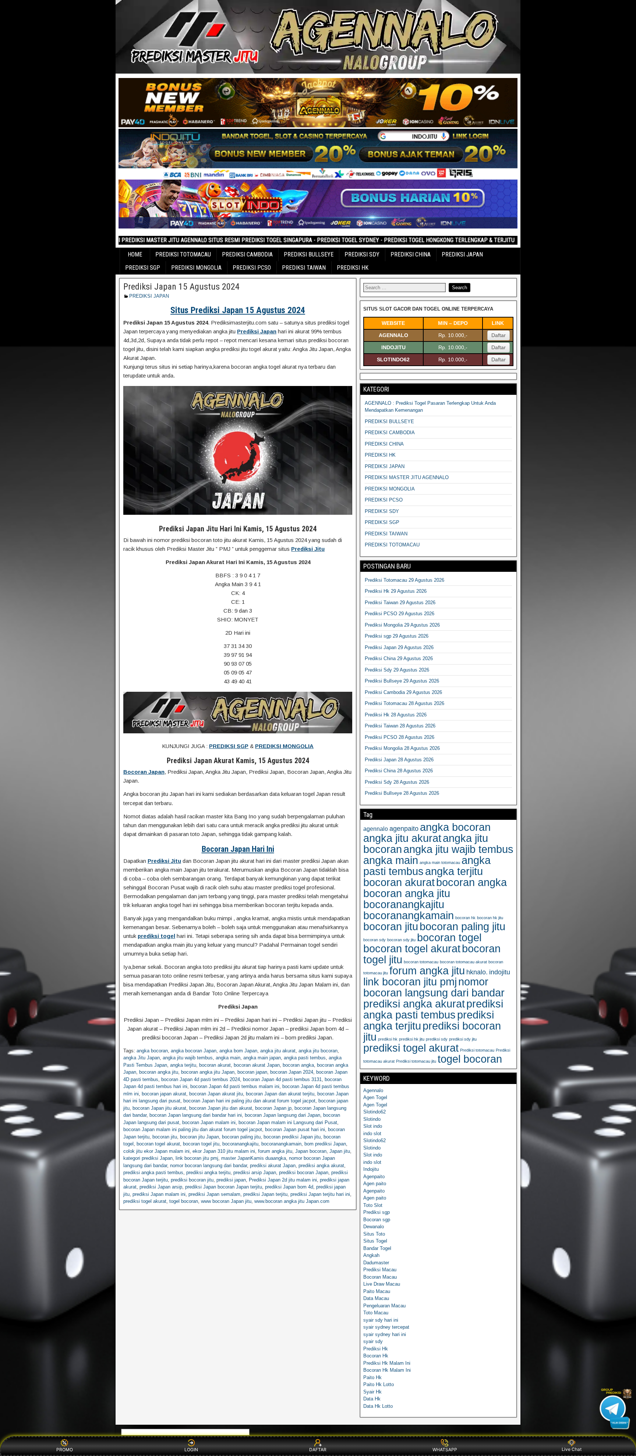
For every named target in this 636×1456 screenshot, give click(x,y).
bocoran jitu (164, 1137)
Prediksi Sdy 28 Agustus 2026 (397, 782)
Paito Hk (372, 1377)
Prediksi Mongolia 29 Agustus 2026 (402, 625)
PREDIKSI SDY (361, 254)
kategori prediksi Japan (148, 1158)
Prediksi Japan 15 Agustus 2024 (181, 286)
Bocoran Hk (375, 1355)
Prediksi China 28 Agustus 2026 (399, 770)
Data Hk (372, 1399)
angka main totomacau (440, 862)
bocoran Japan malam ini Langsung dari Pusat (288, 1122)
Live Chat (572, 1449)
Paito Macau (376, 1291)
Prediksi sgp (376, 1212)
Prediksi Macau (379, 1269)
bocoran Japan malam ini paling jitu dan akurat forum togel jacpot (192, 1129)
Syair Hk (372, 1392)
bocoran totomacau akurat (463, 962)
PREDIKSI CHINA (411, 254)
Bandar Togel (377, 1248)
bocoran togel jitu (201, 1144)
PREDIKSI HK (352, 267)
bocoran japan (252, 1072)
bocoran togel (449, 937)
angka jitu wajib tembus (188, 1057)
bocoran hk (465, 917)
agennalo (375, 828)
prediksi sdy (437, 1039)
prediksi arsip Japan (254, 1172)
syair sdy (373, 1341)
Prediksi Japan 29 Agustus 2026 (399, 647)
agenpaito (403, 828)
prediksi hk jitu (411, 1039)
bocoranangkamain (281, 1144)
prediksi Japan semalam (214, 1194)
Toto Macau (375, 1312)
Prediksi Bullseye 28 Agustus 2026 (402, 793)
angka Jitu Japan (141, 1057)
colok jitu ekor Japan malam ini (156, 1151)
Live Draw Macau (381, 1284)
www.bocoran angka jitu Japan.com (291, 1201)
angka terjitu (183, 1065)
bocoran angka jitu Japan (207, 1072)
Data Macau (376, 1298)
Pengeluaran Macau (384, 1305)
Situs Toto (374, 1234)
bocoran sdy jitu (401, 940)
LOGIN (191, 1449)
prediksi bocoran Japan (303, 1172)
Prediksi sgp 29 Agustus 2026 (396, 636)
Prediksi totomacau (477, 1050)
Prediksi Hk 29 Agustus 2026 (396, 591)
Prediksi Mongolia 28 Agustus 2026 (402, 748)
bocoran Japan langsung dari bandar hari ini (195, 1115)
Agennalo (373, 1090)
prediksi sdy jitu (463, 1039)
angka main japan (262, 1057)
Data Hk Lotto (378, 1406)
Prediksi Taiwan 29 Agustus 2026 (400, 602)
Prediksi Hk (375, 1349)
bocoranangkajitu (240, 1144)
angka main (228, 1057)
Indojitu (371, 1169)
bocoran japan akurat (164, 1094)
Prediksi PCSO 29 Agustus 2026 (399, 613)
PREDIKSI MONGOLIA (196, 267)
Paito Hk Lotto (378, 1384)
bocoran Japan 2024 (291, 1072)
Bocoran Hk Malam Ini (387, 1370)
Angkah (371, 1255)
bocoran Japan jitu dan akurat (220, 1108)
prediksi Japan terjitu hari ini (320, 1194)
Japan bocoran (310, 1151)
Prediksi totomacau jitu (416, 1061)
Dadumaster (376, 1262)
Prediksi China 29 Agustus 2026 (399, 658)
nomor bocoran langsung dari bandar (208, 1165)
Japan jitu (339, 1151)
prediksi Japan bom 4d (289, 1187)
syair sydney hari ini (384, 1334)
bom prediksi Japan (325, 1144)
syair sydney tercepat (386, 1327)
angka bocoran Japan (193, 1050)
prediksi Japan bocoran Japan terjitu (223, 1187)
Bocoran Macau (380, 1277)
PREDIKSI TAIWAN (304, 267)
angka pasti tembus (305, 1057)
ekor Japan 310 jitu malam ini (223, 1151)
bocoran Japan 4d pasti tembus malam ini (234, 1086)
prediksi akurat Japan (273, 1165)
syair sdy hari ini (380, 1320)
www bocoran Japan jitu (226, 1201)
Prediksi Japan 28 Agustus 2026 (399, 759)
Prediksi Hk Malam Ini (386, 1363)
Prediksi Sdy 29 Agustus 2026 (397, 670)
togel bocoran (183, 1201)
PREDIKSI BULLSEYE (308, 254)
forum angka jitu (275, 1151)
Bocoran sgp (376, 1219)
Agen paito (374, 1183)
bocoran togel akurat (158, 1144)
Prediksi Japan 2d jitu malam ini (283, 1180)
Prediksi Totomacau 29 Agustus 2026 (404, 580)
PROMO (64, 1449)
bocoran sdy (374, 940)
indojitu (499, 972)
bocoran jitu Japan (199, 1137)
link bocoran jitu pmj (197, 1158)
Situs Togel (375, 1241)
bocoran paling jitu (241, 1137)
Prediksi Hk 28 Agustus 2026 (396, 715)
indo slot (372, 1133)
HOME (135, 254)
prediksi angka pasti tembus (153, 1172)
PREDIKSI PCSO (252, 267)
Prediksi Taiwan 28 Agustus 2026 (400, 726)
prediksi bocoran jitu (192, 1180)
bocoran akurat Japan (257, 1065)
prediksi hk (388, 1039)
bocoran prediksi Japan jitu (292, 1137)
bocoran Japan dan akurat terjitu (280, 1094)
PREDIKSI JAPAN (462, 254)
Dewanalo (373, 1226)
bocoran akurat (215, 1065)
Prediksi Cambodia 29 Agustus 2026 (403, 692)
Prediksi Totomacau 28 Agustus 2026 (404, 703)
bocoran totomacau (421, 962)
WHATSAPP (444, 1449)
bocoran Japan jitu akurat (159, 1108)
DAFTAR (317, 1449)
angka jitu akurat (278, 1050)
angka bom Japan (238, 1050)
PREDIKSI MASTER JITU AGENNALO (407, 477)
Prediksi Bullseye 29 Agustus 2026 (402, 681)
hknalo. (477, 972)
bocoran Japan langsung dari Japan (282, 1115)
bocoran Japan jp (273, 1108)
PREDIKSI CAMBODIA (247, 254)
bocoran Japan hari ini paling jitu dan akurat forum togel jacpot (249, 1100)
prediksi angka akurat (321, 1165)
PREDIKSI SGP (142, 267)
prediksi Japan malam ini (159, 1194)
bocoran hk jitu (490, 917)
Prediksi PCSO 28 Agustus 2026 (399, 737)
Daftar (498, 335)
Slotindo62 (374, 1112)
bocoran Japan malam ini (209, 1122)
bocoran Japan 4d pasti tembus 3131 (282, 1079)
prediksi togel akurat (144, 1201)
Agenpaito (374, 1176)
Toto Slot (372, 1205)
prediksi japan (231, 1180)
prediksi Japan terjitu (265, 1194)
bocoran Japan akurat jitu (216, 1094)
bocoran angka (298, 1065)
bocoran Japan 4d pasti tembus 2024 (200, 1079)
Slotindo (372, 1119)
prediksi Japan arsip (160, 1187)
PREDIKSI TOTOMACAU (183, 254)
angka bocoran (152, 1050)
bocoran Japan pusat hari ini (295, 1129)
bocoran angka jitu (158, 1072)
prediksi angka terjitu (208, 1172)
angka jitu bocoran (318, 1050)
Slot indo (372, 1126)
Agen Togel (375, 1097)
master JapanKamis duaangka (253, 1158)
